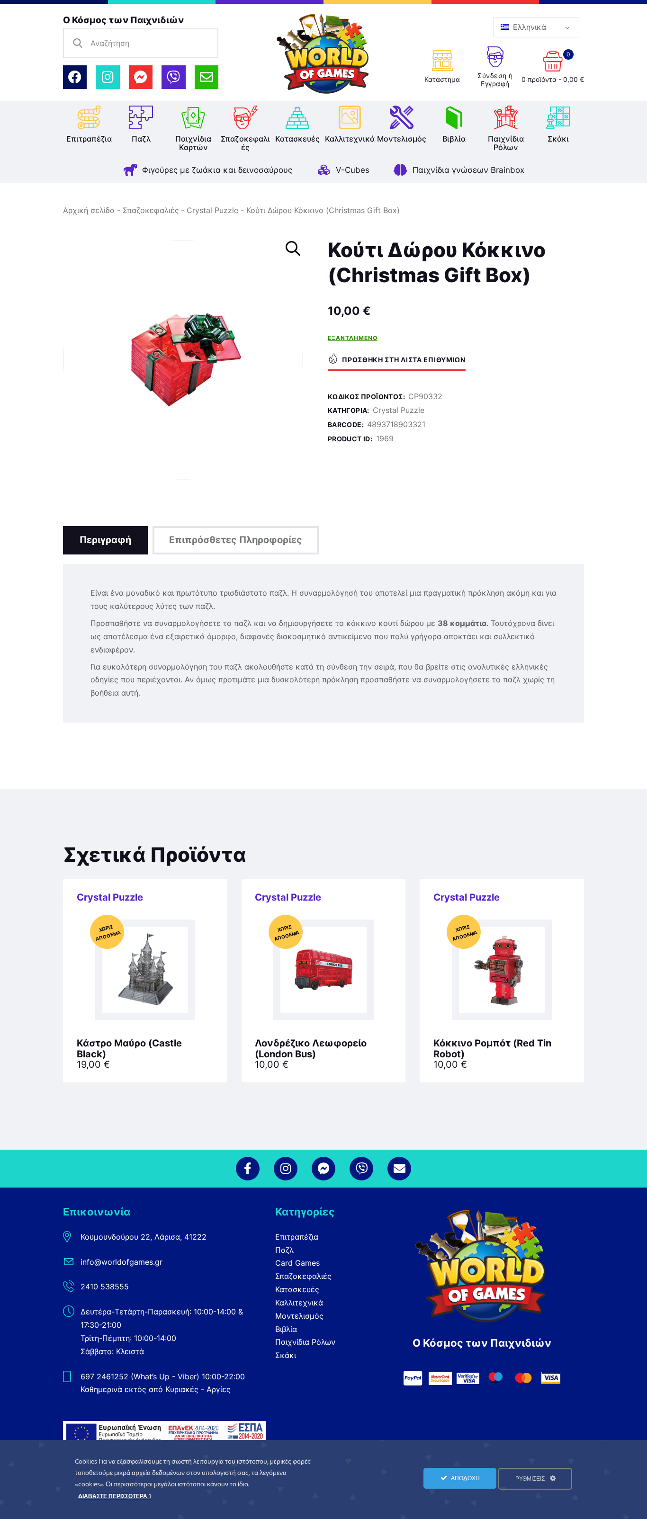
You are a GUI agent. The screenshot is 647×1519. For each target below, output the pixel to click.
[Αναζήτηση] (77, 43)
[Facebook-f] (248, 1168)
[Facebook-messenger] (141, 77)
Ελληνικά (528, 27)
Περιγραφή (105, 539)
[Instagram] (107, 77)
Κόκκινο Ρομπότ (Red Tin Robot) (492, 1049)
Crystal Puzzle (212, 210)
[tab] (105, 540)
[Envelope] (206, 77)
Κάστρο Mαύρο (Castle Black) (129, 1049)
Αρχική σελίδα (89, 210)
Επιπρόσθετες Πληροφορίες (235, 539)
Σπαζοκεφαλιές (151, 210)
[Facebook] (75, 77)
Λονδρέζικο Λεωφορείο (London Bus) (311, 1049)
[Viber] (173, 77)
